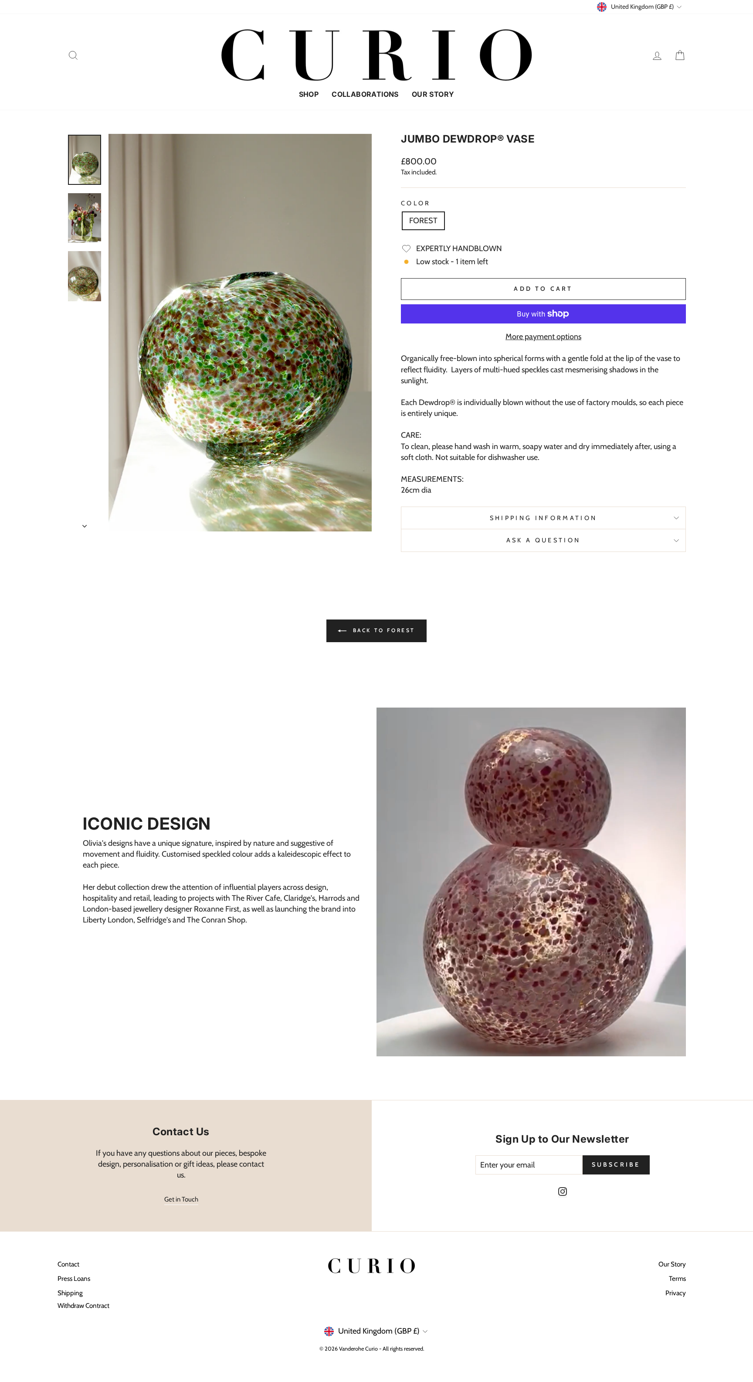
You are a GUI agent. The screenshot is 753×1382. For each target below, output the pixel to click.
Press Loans (74, 1278)
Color (416, 203)
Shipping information (543, 518)
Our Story (433, 94)
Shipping (70, 1293)
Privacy (675, 1293)
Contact (68, 1264)
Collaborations (365, 94)
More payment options (543, 336)
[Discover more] (221, 882)
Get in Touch (181, 1199)
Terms (677, 1278)
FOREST (423, 220)
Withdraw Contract (83, 1305)
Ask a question (543, 540)
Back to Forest (382, 630)
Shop (309, 94)
